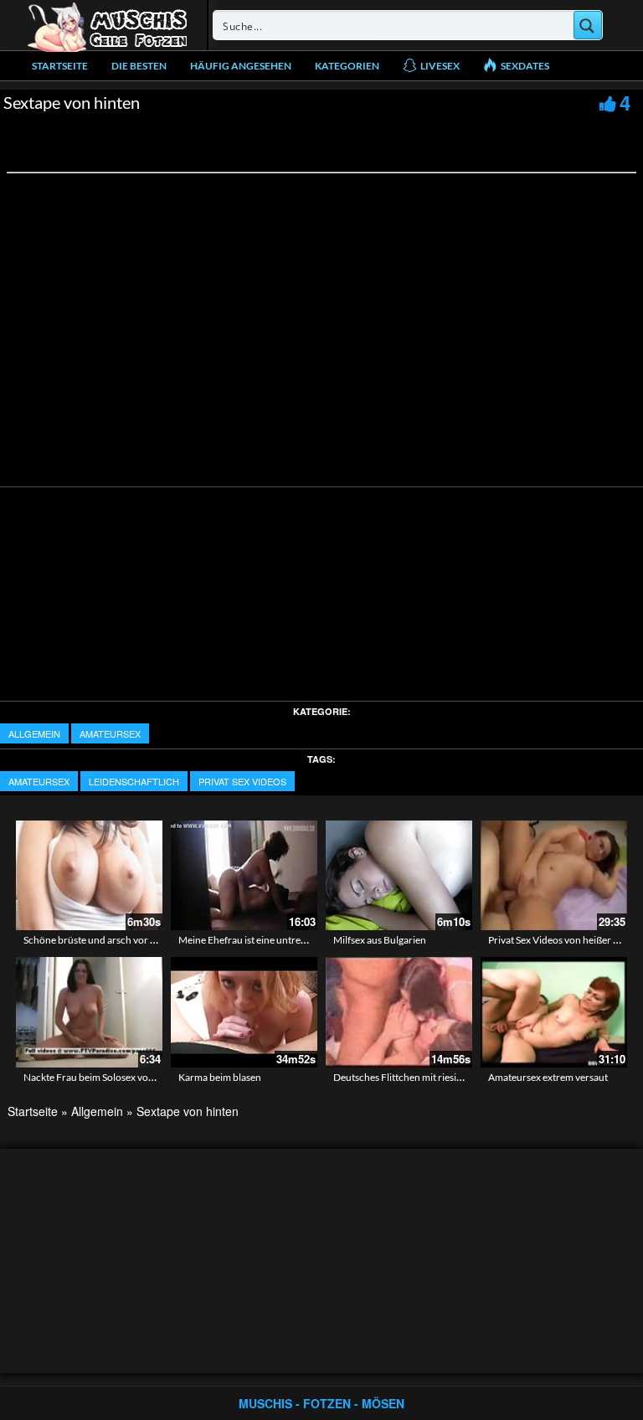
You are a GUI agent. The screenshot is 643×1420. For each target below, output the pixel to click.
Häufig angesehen (240, 65)
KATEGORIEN (347, 65)
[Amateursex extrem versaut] (554, 1012)
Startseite (60, 65)
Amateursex (110, 733)
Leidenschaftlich (134, 781)
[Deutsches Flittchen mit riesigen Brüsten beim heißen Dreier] (399, 1012)
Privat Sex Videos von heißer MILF (562, 940)
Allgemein (34, 733)
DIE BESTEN (139, 65)
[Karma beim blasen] (244, 1010)
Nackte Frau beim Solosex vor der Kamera (114, 1077)
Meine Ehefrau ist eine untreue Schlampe (267, 940)
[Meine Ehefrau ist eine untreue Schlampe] (244, 875)
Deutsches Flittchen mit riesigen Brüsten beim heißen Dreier (463, 1077)
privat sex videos (242, 781)
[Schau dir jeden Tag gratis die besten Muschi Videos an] (107, 25)
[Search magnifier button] (588, 25)
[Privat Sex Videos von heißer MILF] (554, 875)
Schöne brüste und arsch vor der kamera (111, 940)
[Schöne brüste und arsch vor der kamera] (89, 875)
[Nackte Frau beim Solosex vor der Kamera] (89, 1012)
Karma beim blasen (219, 1077)
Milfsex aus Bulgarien (379, 940)
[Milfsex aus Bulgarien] (399, 873)
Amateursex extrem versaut (548, 1077)
